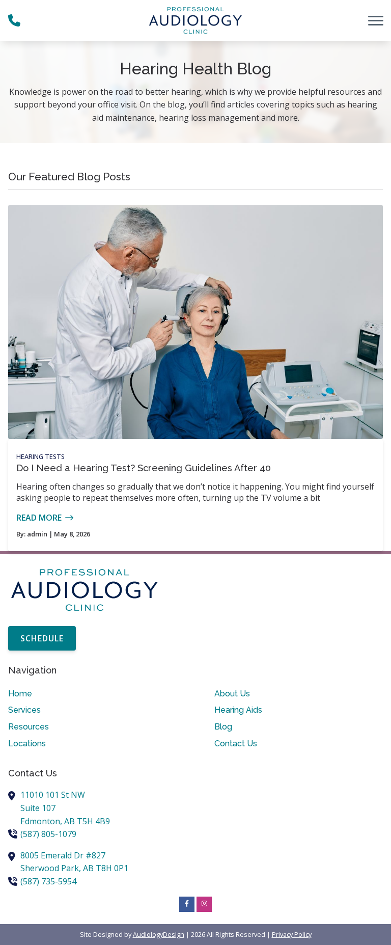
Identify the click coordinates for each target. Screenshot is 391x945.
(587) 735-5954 (48, 881)
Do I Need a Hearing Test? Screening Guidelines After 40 (143, 468)
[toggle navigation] (375, 20)
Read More (39, 517)
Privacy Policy (292, 934)
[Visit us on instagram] (204, 904)
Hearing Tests (40, 456)
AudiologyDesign (158, 934)
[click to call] (14, 20)
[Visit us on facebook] (186, 904)
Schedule (42, 638)
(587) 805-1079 (48, 834)
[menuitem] (92, 693)
